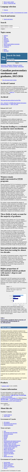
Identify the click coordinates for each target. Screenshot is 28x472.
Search (17, 62)
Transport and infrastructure (10, 446)
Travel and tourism (8, 434)
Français (6, 10)
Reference (6, 40)
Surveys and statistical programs (11, 44)
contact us (11, 92)
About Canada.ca (8, 465)
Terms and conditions (9, 466)
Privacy (5, 468)
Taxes (5, 439)
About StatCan (7, 45)
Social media (7, 462)
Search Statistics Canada (7, 25)
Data (5, 37)
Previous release (5, 104)
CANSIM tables (12, 103)
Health (5, 438)
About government (8, 425)
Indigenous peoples (8, 452)
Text (4, 103)
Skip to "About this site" (10, 3)
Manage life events (8, 456)
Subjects (6, 35)
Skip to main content (9, 2)
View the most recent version (9, 80)
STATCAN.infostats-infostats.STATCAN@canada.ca (9, 397)
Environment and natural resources (12, 441)
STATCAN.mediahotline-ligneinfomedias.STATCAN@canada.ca (12, 400)
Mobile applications (8, 463)
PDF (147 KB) (14, 104)
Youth (5, 455)
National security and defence (11, 442)
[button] (8, 19)
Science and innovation (9, 450)
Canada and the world (9, 448)
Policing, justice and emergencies (12, 445)
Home (5, 49)
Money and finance (8, 449)
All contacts (7, 422)
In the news (4, 65)
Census (5, 42)
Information (21, 66)
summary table (5, 386)
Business (6, 435)
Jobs (5, 431)
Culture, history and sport (10, 443)
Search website (10, 58)
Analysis (6, 38)
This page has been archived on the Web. (11, 100)
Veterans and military (9, 453)
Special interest (4, 66)
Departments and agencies (10, 423)
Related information (21, 103)
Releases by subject (17, 65)
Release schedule (13, 66)
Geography (6, 41)
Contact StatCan (8, 414)
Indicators (9, 65)
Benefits (6, 436)
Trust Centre (7, 416)
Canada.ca (6, 47)
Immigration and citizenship (10, 432)
